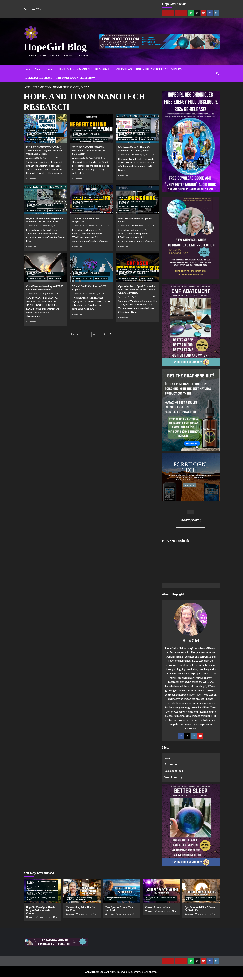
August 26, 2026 (45, 917)
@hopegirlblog (191, 520)
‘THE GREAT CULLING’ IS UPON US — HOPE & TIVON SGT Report (89, 150)
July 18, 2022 (48, 158)
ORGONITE (78, 210)
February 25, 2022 (142, 155)
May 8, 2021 (48, 294)
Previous (75, 334)
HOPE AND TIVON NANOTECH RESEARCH (40, 135)
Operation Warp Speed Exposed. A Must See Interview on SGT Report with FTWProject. (137, 289)
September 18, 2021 (96, 226)
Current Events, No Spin (157, 907)
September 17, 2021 (143, 226)
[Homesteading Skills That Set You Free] (82, 891)
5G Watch (31, 130)
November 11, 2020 (143, 297)
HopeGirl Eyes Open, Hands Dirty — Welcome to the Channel (40, 910)
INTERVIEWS (123, 69)
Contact (50, 69)
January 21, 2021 (95, 294)
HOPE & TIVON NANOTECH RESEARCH (84, 69)
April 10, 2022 (94, 158)
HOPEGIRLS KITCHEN (83, 207)
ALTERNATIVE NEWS (38, 77)
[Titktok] (197, 13)
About (37, 69)
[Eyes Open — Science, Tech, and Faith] (121, 891)
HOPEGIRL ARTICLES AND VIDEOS (159, 69)
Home (27, 69)
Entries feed (171, 764)
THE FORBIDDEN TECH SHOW (76, 77)
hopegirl (32, 917)
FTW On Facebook (175, 540)
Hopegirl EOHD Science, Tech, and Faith (41, 898)
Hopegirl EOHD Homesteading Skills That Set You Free (39, 893)
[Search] (217, 73)
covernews (135, 971)
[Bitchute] (171, 13)
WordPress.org (173, 777)
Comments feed (173, 770)
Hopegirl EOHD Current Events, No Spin (41, 888)
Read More (31, 178)
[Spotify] (191, 13)
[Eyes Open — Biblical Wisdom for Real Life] (201, 891)
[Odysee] (178, 13)
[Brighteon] (184, 13)
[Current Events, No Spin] (161, 891)
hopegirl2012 (34, 158)
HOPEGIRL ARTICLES (36, 139)
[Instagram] (216, 13)
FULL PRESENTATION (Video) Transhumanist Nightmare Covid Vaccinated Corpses (44, 150)
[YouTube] (200, 736)
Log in (167, 757)
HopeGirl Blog (55, 46)
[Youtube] (203, 13)
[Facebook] (210, 13)
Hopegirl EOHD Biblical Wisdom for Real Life (42, 882)
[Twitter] (187, 736)
